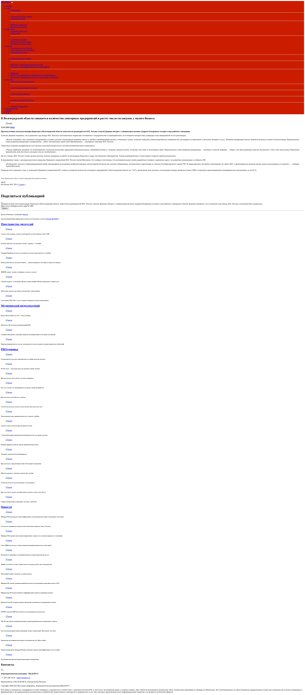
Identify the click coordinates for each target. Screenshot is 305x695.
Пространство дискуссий (17, 224)
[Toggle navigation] (12, 2)
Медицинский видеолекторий (20, 305)
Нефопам (14, 73)
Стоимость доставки (18, 40)
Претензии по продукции (20, 44)
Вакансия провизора (18, 27)
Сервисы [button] (9, 79)
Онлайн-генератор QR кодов (22, 100)
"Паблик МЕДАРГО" (52, 219)
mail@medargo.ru (23, 678)
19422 (12, 127)
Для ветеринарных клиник (21, 16)
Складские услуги (17, 19)
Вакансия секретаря (18, 25)
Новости (25, 214)
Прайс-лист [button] (10, 29)
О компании (15, 10)
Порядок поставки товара (20, 42)
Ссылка (21, 184)
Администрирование (19, 106)
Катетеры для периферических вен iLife (26, 65)
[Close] (2, 202)
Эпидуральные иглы (18, 52)
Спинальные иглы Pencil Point (22, 50)
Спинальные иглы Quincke (21, 48)
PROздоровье (9, 349)
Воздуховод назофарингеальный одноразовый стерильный (34, 77)
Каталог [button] (9, 46)
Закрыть (5, 208)
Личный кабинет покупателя (22, 82)
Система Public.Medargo (20, 94)
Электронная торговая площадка (23, 88)
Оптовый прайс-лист (19, 31)
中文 (8, 113)
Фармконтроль (12, 108)
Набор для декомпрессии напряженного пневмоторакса (33, 75)
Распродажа (15, 33)
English (8, 111)
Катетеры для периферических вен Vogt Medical (29, 67)
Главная (9, 6)
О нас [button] (8, 8)
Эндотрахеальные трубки (20, 59)
